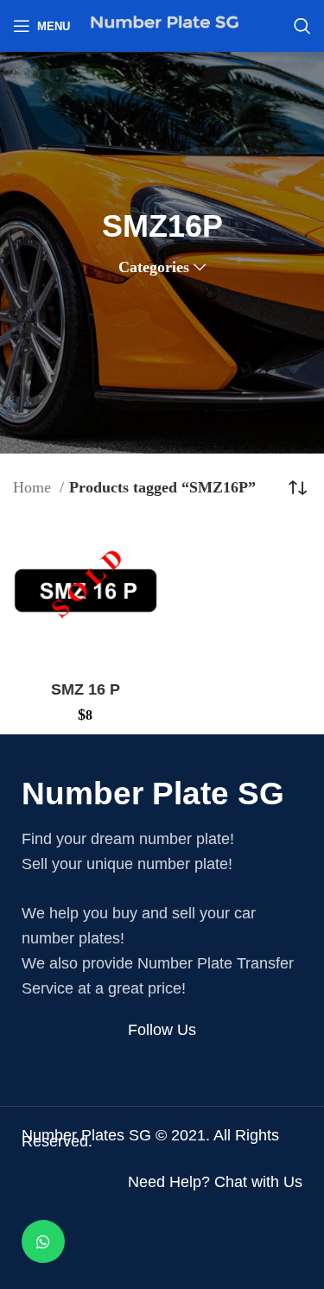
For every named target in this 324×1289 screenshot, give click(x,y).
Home (34, 487)
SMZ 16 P (85, 689)
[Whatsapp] (43, 1241)
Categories (153, 267)
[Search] (302, 26)
